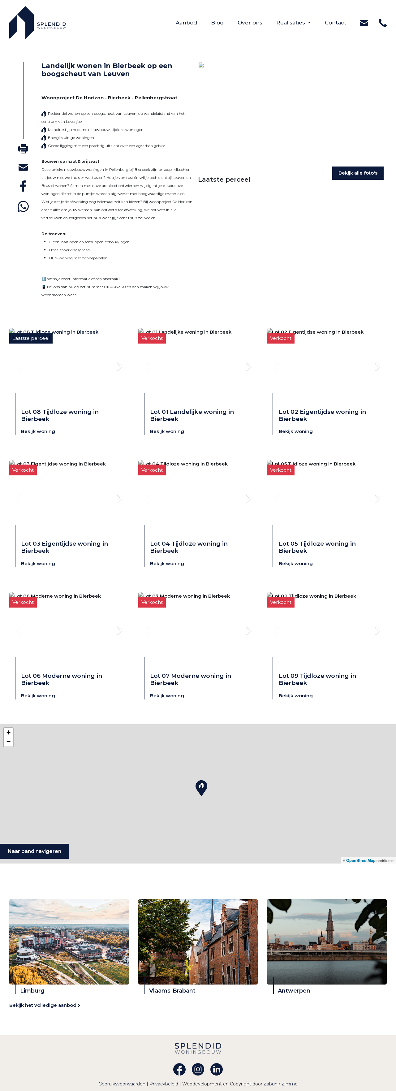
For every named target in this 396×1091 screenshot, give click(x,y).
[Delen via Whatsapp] (23, 206)
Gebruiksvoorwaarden (122, 1084)
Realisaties (291, 22)
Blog (224, 22)
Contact (342, 22)
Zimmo (290, 1084)
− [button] (8, 742)
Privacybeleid (164, 1084)
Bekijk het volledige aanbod (43, 1005)
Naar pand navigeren (34, 851)
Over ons (257, 22)
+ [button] (8, 732)
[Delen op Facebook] (23, 186)
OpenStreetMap (361, 860)
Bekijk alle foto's (357, 173)
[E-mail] (23, 167)
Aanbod (193, 22)
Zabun (271, 1084)
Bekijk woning (38, 431)
